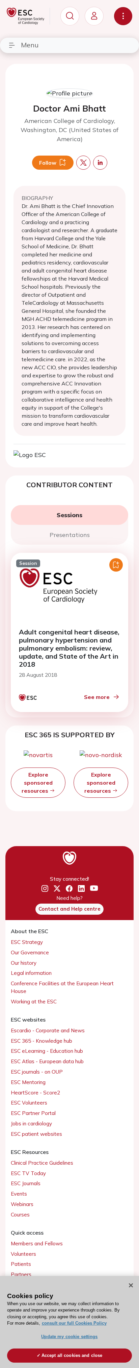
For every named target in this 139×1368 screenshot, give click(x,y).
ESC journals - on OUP (37, 1072)
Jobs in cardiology (31, 1123)
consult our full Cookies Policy (74, 1323)
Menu (29, 45)
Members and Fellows (37, 1243)
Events (19, 1194)
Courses (20, 1214)
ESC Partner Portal (33, 1113)
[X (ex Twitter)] (57, 889)
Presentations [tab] (70, 535)
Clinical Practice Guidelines (42, 1163)
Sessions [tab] (69, 515)
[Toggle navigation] (123, 16)
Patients (21, 1264)
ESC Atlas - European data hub (47, 1061)
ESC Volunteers (29, 1103)
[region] (69, 1322)
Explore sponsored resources (37, 782)
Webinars (22, 1204)
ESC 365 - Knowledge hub (41, 1041)
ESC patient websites (36, 1134)
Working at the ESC (34, 1001)
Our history (23, 963)
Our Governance (30, 952)
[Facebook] (69, 889)
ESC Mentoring (28, 1082)
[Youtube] (94, 889)
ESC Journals (25, 1183)
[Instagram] (44, 889)
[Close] (130, 1285)
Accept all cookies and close (72, 1355)
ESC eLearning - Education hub (47, 1051)
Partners (21, 1274)
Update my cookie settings (69, 1336)
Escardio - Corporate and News (48, 1030)
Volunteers (23, 1254)
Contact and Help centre (69, 909)
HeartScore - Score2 (35, 1092)
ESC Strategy (27, 942)
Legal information (31, 973)
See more (97, 697)
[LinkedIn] (81, 889)
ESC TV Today (28, 1173)
